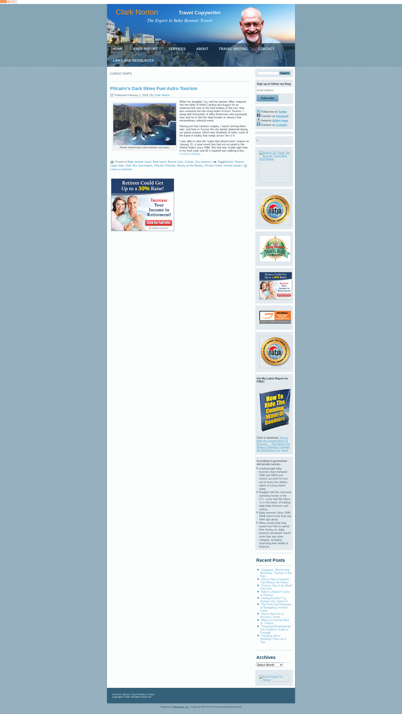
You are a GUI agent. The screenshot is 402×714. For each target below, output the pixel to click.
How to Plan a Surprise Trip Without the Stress (274, 581)
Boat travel (159, 161)
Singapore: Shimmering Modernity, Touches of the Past (276, 573)
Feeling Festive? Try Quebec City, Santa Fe (274, 600)
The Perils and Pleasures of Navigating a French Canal (276, 607)
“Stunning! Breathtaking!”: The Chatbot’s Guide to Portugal (276, 629)
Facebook (282, 116)
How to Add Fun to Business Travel (271, 615)
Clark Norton (137, 12)
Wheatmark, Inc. (181, 707)
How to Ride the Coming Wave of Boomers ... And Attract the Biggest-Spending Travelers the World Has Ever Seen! (273, 444)
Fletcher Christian (164, 165)
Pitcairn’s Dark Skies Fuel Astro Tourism (153, 88)
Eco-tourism (203, 161)
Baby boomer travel (139, 161)
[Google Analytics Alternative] (8, 2)
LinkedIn (281, 124)
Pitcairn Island (213, 165)
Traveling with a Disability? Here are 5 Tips (273, 639)
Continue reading (191, 153)
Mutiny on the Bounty (190, 165)
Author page (280, 120)
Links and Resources (133, 60)
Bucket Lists (175, 161)
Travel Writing (233, 49)
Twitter (282, 111)
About (202, 49)
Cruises (189, 161)
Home (118, 49)
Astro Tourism (235, 161)
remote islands (232, 165)
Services (177, 49)
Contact (266, 49)
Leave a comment (121, 169)
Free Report (146, 49)
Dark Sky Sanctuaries (139, 165)
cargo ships (117, 165)
